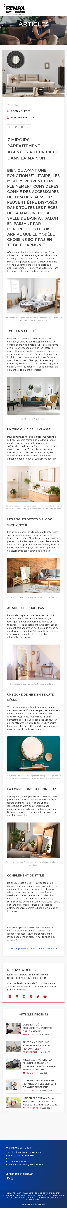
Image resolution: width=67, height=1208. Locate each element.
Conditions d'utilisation (37, 1197)
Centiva (40, 1204)
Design (14, 105)
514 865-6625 (19, 1162)
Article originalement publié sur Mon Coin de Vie (32, 949)
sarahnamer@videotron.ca (29, 1165)
